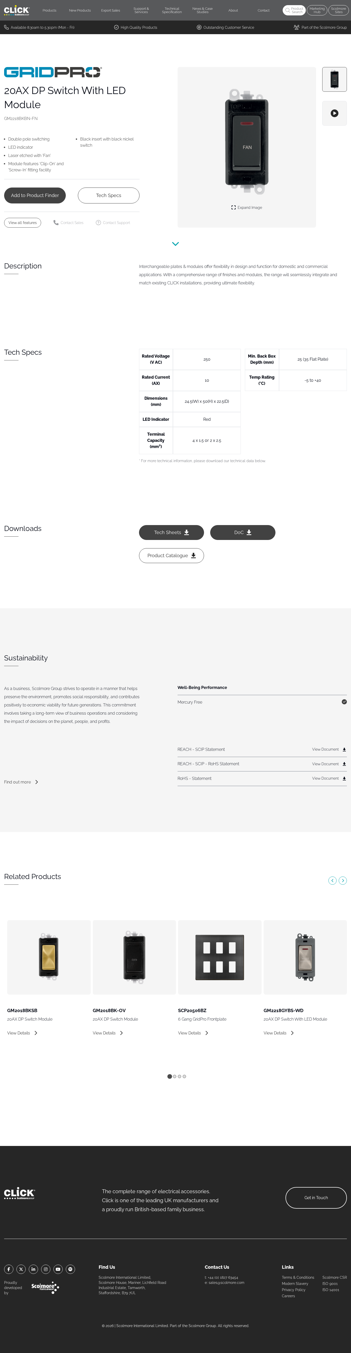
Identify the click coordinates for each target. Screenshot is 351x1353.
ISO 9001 (330, 1284)
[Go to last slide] (332, 880)
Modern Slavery (295, 1284)
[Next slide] (343, 880)
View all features (22, 223)
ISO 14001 (330, 1290)
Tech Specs (108, 195)
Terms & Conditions (298, 1277)
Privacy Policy (294, 1290)
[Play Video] (334, 113)
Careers (288, 1296)
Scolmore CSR (334, 1277)
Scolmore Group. (203, 1326)
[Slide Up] (175, 247)
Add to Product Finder (35, 195)
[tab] (169, 1076)
